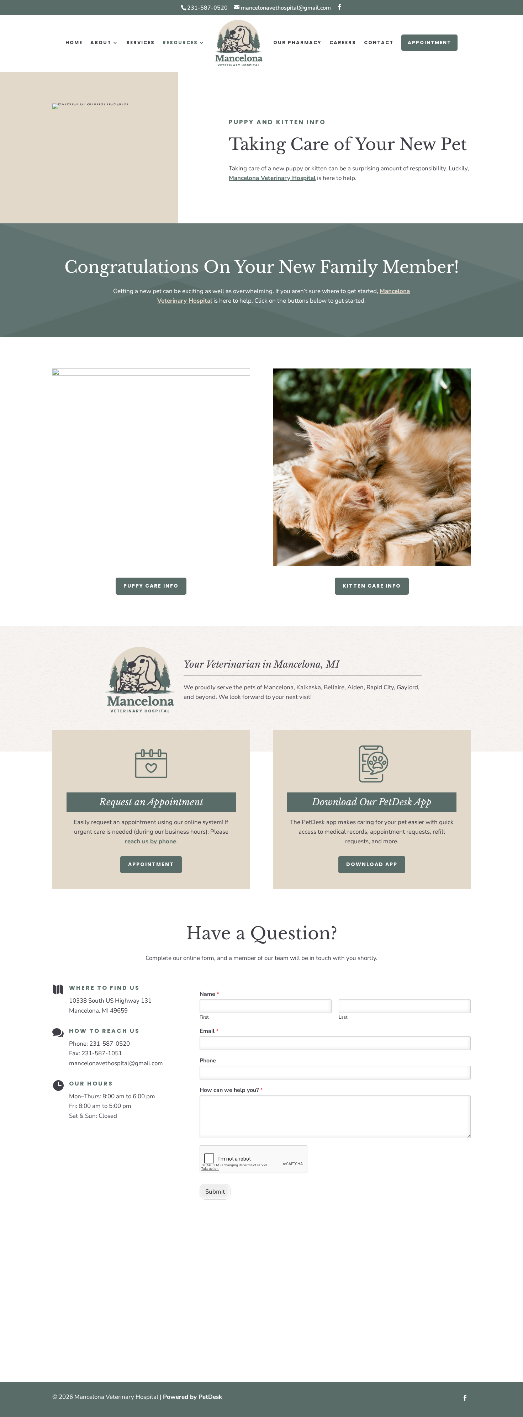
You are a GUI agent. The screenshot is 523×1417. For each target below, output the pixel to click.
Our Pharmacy (297, 43)
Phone (208, 1061)
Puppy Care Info (151, 585)
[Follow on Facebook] (465, 1397)
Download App (371, 864)
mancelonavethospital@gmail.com (116, 1063)
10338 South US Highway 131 (110, 1001)
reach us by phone (150, 841)
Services (140, 43)
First (204, 1017)
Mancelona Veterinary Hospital (272, 178)
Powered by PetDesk (192, 1397)
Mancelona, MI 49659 (98, 1011)
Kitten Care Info (372, 585)
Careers (342, 43)
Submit (215, 1192)
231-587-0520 (207, 8)
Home (74, 43)
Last (343, 1017)
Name (209, 994)
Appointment (429, 42)
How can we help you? (231, 1090)
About (100, 43)
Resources (180, 43)
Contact (378, 43)
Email (209, 1031)
